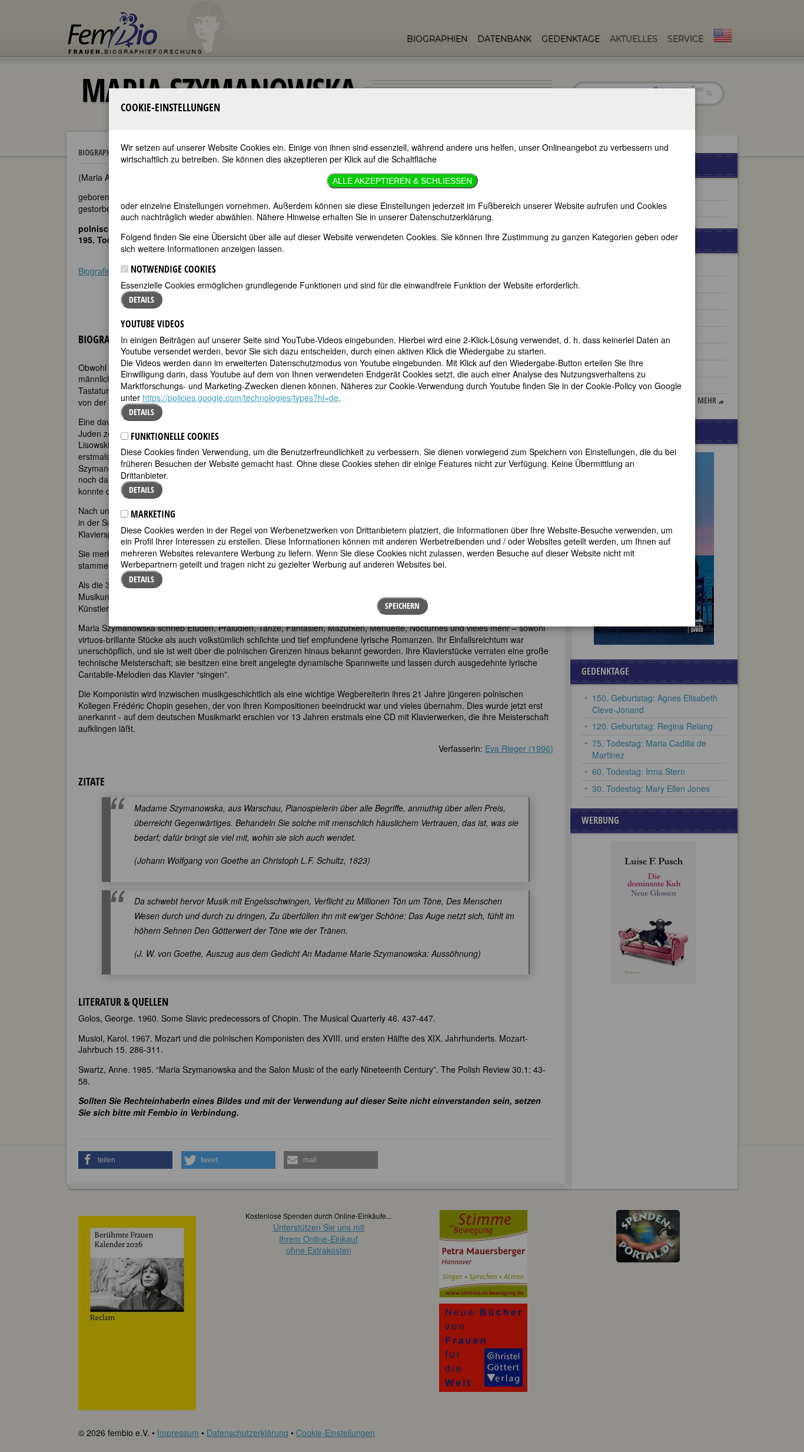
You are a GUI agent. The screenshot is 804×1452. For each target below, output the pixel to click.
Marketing (151, 514)
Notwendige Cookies (172, 269)
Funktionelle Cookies (173, 436)
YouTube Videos (152, 323)
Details (141, 299)
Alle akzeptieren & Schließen (402, 180)
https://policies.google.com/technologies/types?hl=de (240, 397)
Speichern (402, 605)
